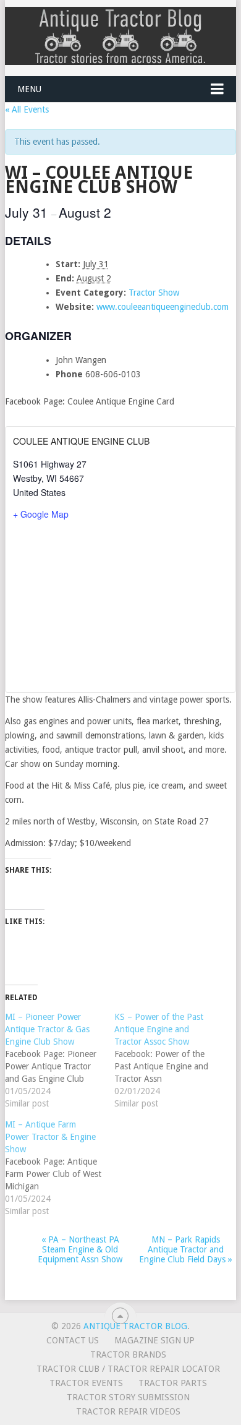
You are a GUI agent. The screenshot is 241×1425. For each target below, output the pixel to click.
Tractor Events (86, 1383)
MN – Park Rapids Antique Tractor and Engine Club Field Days (185, 1249)
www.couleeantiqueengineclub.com (162, 307)
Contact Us (72, 1340)
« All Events (27, 109)
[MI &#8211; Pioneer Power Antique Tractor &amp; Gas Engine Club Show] (59, 1060)
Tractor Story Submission (128, 1397)
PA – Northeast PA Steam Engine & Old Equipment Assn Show (80, 1249)
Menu (29, 89)
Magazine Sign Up (154, 1340)
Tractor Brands (128, 1354)
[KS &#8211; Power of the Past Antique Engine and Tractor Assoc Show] (169, 1060)
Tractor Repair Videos (128, 1411)
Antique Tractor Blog (135, 1326)
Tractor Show (154, 292)
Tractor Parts (172, 1383)
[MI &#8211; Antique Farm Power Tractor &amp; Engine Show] (59, 1167)
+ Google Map (41, 514)
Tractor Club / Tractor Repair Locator (128, 1369)
